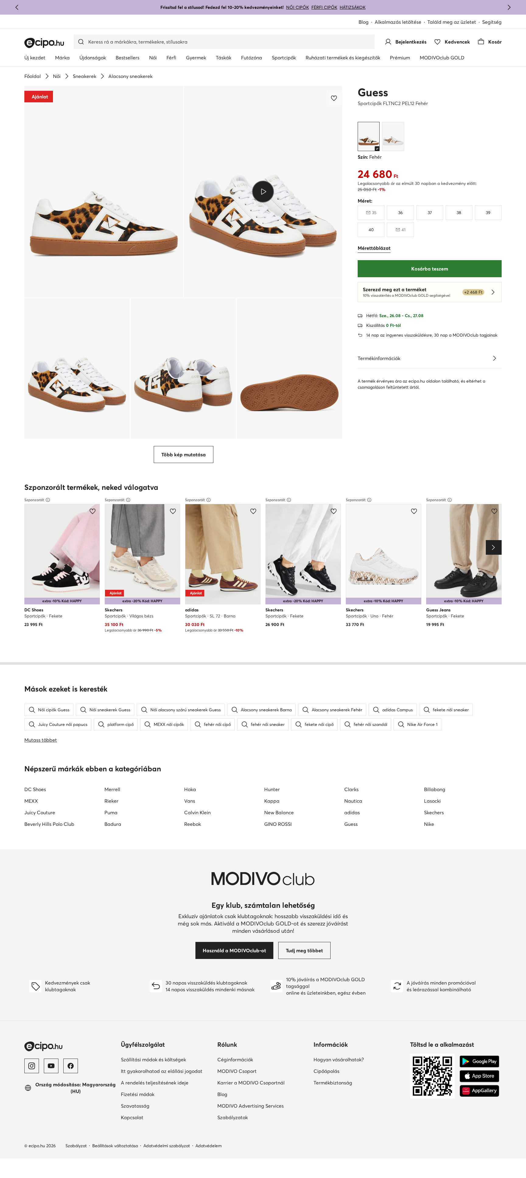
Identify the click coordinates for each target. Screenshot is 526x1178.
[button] (103, 192)
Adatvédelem (208, 1145)
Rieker (111, 801)
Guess (373, 92)
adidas (352, 812)
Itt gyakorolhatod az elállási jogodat (161, 1071)
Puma (110, 812)
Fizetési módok (137, 1094)
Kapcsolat (132, 1117)
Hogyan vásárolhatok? (339, 1059)
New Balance (279, 812)
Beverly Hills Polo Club (49, 824)
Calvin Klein (197, 812)
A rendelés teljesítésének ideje (154, 1083)
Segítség (492, 22)
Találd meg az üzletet (451, 22)
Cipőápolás (326, 1071)
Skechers (434, 812)
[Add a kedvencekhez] (334, 98)
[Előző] (17, 7)
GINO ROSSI (278, 824)
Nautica (353, 801)
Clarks (351, 789)
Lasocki (432, 801)
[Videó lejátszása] (263, 191)
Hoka (190, 789)
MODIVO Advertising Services (250, 1106)
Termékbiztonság (333, 1083)
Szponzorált (34, 499)
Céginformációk (235, 1059)
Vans (189, 801)
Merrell (112, 789)
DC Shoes (35, 789)
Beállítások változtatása (115, 1145)
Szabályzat (76, 1145)
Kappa (271, 801)
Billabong (434, 789)
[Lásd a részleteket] (494, 358)
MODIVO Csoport (237, 1071)
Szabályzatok (232, 1117)
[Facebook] (70, 1066)
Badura (112, 824)
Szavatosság (135, 1106)
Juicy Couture (39, 812)
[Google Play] (479, 1062)
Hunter (272, 789)
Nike (429, 824)
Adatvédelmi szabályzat (166, 1145)
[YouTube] (51, 1066)
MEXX (31, 801)
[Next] (494, 547)
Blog (364, 22)
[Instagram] (31, 1066)
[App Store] (479, 1076)
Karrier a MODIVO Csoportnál (251, 1083)
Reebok (192, 824)
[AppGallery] (479, 1091)
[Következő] (509, 7)
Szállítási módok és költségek (153, 1059)
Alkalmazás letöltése (398, 22)
